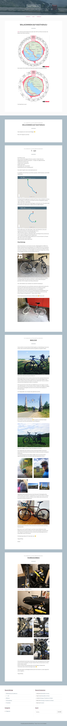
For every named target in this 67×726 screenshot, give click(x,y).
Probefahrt (8, 702)
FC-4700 (42, 658)
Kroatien (42, 702)
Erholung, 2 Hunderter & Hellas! (46, 698)
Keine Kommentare (39, 122)
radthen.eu (33, 6)
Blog (33, 16)
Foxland (44, 723)
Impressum (39, 16)
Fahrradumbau (33, 558)
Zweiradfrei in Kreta (45, 693)
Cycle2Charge (20, 589)
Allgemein (8, 711)
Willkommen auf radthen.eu (33, 125)
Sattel (23, 615)
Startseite (28, 16)
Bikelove (33, 340)
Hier (18, 31)
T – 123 (33, 151)
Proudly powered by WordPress (27, 723)
